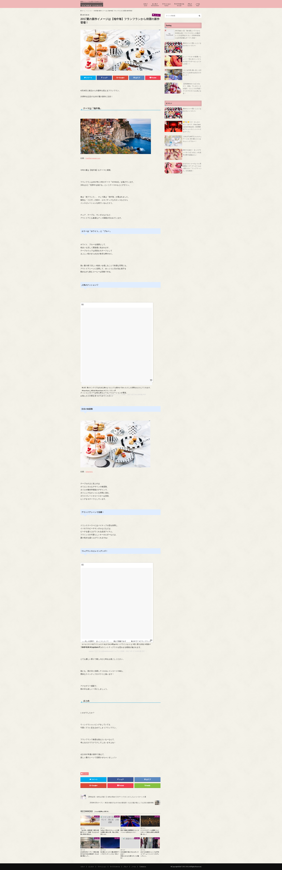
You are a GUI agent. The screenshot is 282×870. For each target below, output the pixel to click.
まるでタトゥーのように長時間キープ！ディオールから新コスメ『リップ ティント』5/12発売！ (192, 167)
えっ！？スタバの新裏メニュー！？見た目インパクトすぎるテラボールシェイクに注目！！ (192, 60)
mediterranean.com (93, 158)
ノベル (198, 4)
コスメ (145, 4)
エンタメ (155, 4)
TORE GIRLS (185, 866)
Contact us (142, 866)
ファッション (166, 4)
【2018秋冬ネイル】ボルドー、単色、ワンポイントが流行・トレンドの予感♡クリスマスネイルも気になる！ (192, 88)
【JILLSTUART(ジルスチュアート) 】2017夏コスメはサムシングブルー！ (192, 139)
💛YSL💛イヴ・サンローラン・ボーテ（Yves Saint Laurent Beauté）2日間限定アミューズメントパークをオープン (192, 126)
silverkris (89, 471)
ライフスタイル (179, 4)
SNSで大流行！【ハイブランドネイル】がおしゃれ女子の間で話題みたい (192, 152)
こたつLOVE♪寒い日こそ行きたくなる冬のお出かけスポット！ (192, 72)
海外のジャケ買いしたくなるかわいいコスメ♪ (192, 44)
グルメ (190, 4)
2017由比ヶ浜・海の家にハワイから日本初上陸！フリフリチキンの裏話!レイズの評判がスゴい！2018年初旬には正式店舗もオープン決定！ (187, 34)
